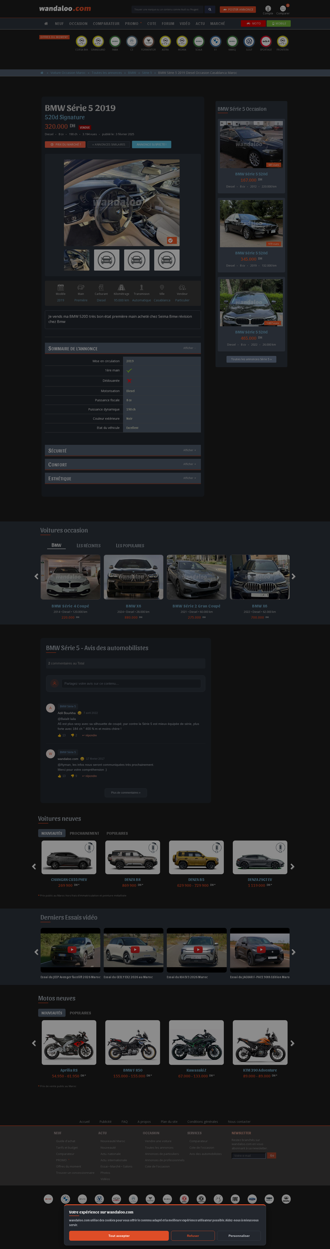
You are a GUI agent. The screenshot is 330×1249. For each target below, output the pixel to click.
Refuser (193, 1236)
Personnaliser (239, 1236)
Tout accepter (119, 1236)
